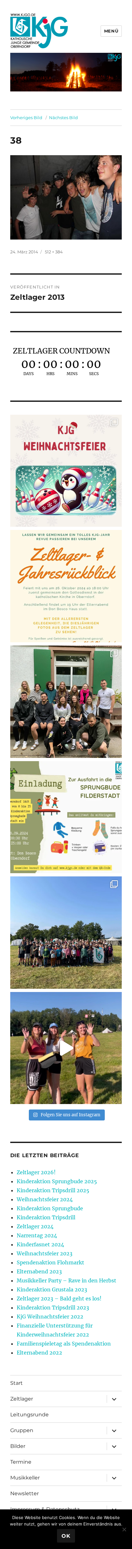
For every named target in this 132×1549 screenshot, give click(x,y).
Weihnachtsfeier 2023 (44, 1253)
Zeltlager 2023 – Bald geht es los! (59, 1298)
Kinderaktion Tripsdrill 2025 (53, 1190)
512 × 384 (54, 251)
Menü (111, 30)
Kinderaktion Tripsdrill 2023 (53, 1307)
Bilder (17, 1446)
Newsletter (24, 1493)
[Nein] (124, 1529)
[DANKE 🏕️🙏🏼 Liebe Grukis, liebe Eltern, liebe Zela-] (66, 932)
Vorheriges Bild (26, 117)
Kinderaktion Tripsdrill (46, 1217)
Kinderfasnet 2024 (40, 1244)
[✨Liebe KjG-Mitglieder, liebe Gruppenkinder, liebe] (66, 471)
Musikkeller (25, 1478)
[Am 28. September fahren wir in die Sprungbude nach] (66, 817)
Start (16, 1383)
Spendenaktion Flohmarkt (50, 1262)
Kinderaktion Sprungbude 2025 (57, 1181)
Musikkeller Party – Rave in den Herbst (66, 1280)
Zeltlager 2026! (36, 1172)
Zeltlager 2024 (35, 1226)
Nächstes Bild (63, 117)
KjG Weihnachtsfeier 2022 (50, 1316)
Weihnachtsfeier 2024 (45, 1199)
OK (66, 1536)
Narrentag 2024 (37, 1235)
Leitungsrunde (29, 1415)
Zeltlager (21, 1399)
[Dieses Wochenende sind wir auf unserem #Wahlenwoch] (66, 702)
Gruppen (21, 1430)
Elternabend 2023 (39, 1271)
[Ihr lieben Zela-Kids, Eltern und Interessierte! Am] (66, 586)
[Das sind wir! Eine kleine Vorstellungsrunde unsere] (66, 1048)
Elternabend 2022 (39, 1352)
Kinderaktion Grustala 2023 (52, 1289)
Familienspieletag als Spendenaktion (64, 1343)
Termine (20, 1462)
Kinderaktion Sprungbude (50, 1208)
